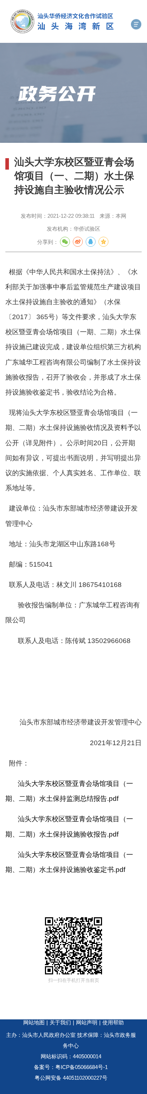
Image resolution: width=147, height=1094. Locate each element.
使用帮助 (113, 1022)
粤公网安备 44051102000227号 (71, 1078)
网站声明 (86, 1022)
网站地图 (34, 1022)
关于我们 (60, 1022)
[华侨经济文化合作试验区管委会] (79, 21)
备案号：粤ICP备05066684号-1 (71, 1067)
